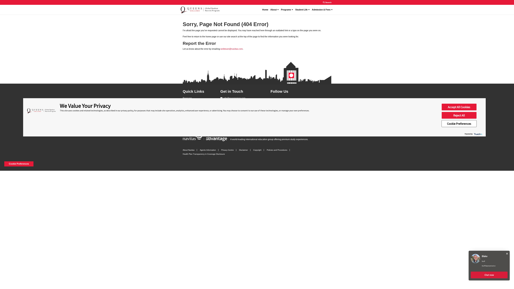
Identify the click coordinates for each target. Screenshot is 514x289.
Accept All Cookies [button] (459, 107)
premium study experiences (294, 139)
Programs (286, 10)
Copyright (257, 150)
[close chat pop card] (507, 253)
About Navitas (188, 150)
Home (265, 10)
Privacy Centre (227, 150)
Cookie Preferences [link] (19, 164)
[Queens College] (200, 9)
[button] (489, 275)
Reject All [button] (459, 115)
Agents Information (208, 150)
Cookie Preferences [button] (459, 124)
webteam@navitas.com (231, 49)
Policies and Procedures (277, 150)
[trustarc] (478, 134)
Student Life (301, 10)
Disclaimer (243, 150)
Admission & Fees (321, 10)
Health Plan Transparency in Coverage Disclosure (204, 154)
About (273, 10)
